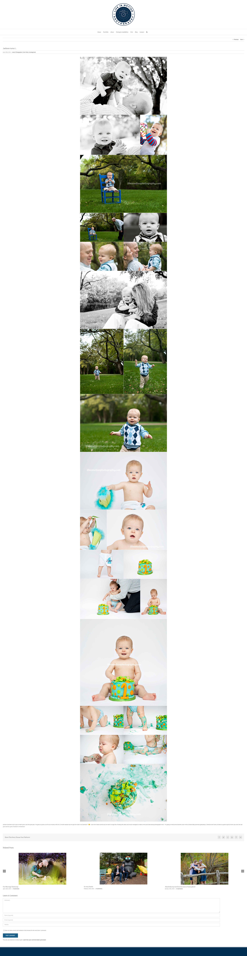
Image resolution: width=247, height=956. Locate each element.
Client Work (25, 52)
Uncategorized (32, 52)
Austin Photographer (17, 52)
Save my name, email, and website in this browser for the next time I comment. (25, 930)
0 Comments (16, 888)
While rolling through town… (12, 887)
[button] (146, 32)
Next (241, 39)
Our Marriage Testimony (172, 887)
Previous (236, 39)
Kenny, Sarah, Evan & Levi (92, 887)
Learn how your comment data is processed (34, 940)
